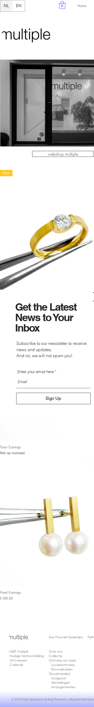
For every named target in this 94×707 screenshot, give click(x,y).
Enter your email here (35, 372)
